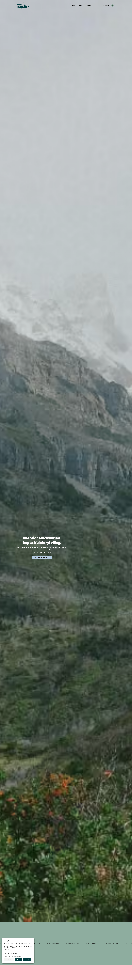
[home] (23, 5)
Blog (97, 5)
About (73, 5)
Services (81, 5)
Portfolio (89, 5)
